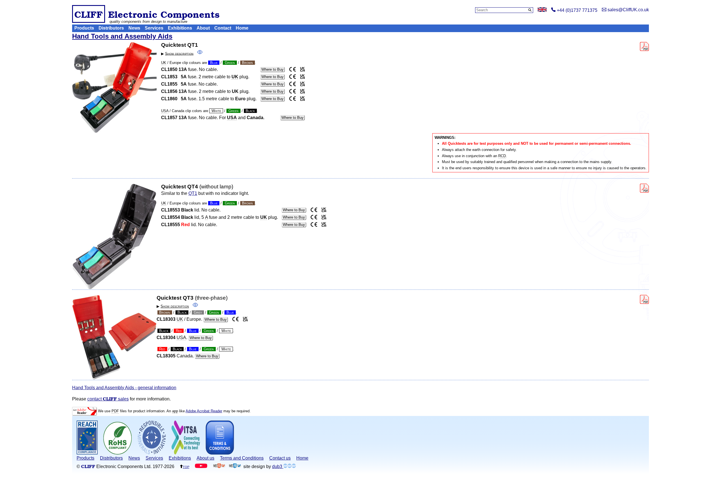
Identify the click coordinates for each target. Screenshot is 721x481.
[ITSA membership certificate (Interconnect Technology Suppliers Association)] (186, 453)
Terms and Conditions (242, 458)
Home (242, 28)
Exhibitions (180, 28)
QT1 (192, 193)
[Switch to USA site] (542, 10)
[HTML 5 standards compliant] (219, 466)
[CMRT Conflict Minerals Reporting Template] (151, 453)
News (134, 28)
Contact (222, 28)
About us (205, 458)
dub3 (277, 466)
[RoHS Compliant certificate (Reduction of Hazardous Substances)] (117, 453)
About (203, 28)
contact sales (108, 399)
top (186, 466)
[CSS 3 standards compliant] (235, 466)
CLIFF (88, 14)
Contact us (280, 458)
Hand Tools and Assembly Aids (122, 36)
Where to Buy (272, 69)
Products (84, 28)
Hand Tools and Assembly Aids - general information (124, 387)
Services (154, 28)
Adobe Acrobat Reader (204, 411)
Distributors (111, 28)
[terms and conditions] (220, 453)
